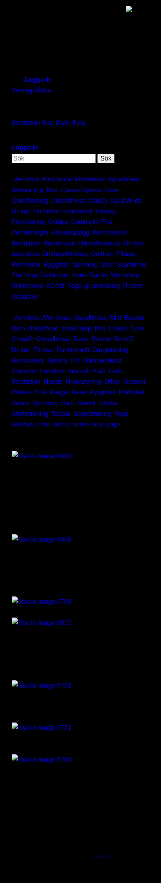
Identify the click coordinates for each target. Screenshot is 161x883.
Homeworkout (102, 360)
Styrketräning (30, 413)
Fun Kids (46, 211)
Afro (47, 317)
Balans (134, 317)
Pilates (125, 254)
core (43, 424)
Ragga (59, 392)
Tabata (61, 413)
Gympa (58, 221)
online (81, 424)
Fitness (43, 350)
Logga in (38, 79)
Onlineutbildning (65, 254)
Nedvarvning (83, 381)
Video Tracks (90, 275)
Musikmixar (59, 243)
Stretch (87, 403)
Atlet (115, 317)
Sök (105, 158)
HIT (75, 360)
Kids (99, 371)
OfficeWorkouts (99, 243)
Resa (79, 392)
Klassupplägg (70, 232)
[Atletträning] (41, 455)
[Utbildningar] (41, 538)
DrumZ (21, 211)
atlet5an (23, 424)
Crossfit (22, 339)
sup (98, 424)
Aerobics (26, 179)
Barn (18, 328)
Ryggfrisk (56, 264)
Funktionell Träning (89, 211)
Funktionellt (73, 350)
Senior (21, 403)
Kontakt (103, 857)
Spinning (85, 264)
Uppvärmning (92, 413)
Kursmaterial (110, 232)
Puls (40, 392)
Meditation (26, 243)
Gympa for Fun (91, 221)
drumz (61, 424)
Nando (53, 381)
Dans (80, 339)
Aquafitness (123, 179)
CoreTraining (30, 200)
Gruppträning (110, 350)
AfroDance (57, 179)
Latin (115, 371)
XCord (55, 285)
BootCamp (76, 328)
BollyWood (43, 328)
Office (112, 381)
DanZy (98, 200)
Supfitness (131, 264)
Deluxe (101, 339)
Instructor (24, 371)
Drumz (21, 350)
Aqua (63, 317)
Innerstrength (30, 232)
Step (107, 264)
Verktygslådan (31, 90)
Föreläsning (28, 221)
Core (111, 190)
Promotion (26, 264)
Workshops (27, 285)
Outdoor (102, 254)
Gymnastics (28, 360)
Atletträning (27, 190)
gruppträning (102, 285)
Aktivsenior (89, 179)
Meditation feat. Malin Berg (49, 122)
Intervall (79, 371)
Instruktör (52, 371)
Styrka (108, 403)
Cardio (118, 328)
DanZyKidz (125, 200)
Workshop (125, 275)
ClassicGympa (81, 190)
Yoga (74, 285)
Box (52, 190)
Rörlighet (131, 392)
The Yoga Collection (40, 275)
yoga (113, 424)
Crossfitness (68, 200)
